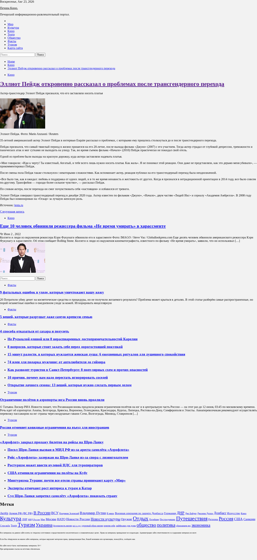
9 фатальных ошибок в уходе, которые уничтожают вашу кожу (52, 292)
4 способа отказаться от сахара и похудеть (34, 331)
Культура (13, 27)
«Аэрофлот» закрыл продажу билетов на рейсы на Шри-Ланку (52, 442)
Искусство (233, 513)
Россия (226, 518)
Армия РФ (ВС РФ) (21, 513)
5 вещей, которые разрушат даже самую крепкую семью (46, 317)
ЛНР (24, 519)
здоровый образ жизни (92, 525)
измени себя (109, 525)
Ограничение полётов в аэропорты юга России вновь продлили (52, 400)
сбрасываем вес (183, 525)
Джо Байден (190, 513)
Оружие (126, 519)
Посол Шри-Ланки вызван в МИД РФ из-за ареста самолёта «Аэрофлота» (68, 450)
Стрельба (5, 525)
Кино (11, 31)
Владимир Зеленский (69, 513)
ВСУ (55, 513)
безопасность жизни (62, 525)
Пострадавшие (167, 519)
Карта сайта (15, 48)
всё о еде (77, 526)
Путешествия (192, 518)
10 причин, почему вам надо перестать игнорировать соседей (58, 377)
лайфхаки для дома (126, 525)
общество (146, 524)
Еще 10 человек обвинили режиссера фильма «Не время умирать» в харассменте (83, 226)
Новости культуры (105, 519)
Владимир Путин (93, 513)
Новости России (78, 519)
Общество (14, 37)
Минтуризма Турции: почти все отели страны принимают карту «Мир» (67, 480)
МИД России (34, 520)
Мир (10, 24)
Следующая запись (12, 211)
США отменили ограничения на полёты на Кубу (47, 473)
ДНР (180, 513)
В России (41, 512)
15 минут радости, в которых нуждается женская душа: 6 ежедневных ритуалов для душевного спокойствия (96, 354)
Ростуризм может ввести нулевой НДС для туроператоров (55, 465)
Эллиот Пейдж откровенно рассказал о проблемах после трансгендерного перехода (112, 83)
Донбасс (220, 513)
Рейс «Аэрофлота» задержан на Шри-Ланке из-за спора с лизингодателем (68, 457)
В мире (110, 513)
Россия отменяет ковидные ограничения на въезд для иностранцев (54, 427)
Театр (11, 34)
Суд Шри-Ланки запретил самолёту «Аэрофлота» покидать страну (62, 496)
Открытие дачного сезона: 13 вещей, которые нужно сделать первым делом (70, 385)
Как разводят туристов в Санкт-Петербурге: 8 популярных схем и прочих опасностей (78, 370)
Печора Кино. (9, 8)
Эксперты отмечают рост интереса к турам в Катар (50, 488)
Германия (170, 513)
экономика (201, 525)
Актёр (4, 513)
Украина (44, 524)
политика (166, 524)
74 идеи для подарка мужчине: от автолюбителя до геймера (56, 362)
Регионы (213, 519)
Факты (12, 41)
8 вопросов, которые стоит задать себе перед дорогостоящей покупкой (65, 347)
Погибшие (154, 519)
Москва (51, 519)
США (238, 519)
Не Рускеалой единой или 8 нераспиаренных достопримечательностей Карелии (73, 339)
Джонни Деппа (205, 513)
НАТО (61, 519)
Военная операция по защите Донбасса (139, 513)
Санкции (249, 519)
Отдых (140, 518)
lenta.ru (18, 205)
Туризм (12, 44)
